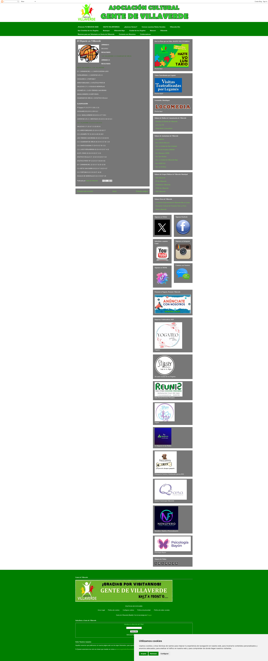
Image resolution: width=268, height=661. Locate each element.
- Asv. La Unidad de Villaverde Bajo (166, 160)
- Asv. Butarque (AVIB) (162, 153)
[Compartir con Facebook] (109, 181)
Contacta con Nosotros (127, 34)
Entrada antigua (142, 191)
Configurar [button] (165, 654)
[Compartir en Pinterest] (111, 181)
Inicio (115, 191)
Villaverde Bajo (119, 30)
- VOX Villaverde (160, 191)
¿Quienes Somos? (130, 27)
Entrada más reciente (85, 191)
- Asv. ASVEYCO (160, 163)
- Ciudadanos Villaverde (162, 184)
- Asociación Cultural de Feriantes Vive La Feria (170, 206)
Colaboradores (145, 34)
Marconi (153, 30)
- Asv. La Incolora (160, 167)
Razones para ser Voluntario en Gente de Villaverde (96, 34)
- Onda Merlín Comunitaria (163, 128)
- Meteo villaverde (160, 209)
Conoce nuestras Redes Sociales (153, 27)
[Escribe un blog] (105, 181)
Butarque (106, 30)
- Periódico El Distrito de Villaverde (166, 121)
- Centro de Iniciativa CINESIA (165, 149)
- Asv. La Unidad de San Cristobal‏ (166, 146)
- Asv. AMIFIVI (159, 139)
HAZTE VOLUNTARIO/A (111, 27)
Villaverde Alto (175, 27)
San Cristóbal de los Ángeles (88, 30)
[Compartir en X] (107, 181)
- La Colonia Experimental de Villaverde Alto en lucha (172, 202)
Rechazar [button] (153, 654)
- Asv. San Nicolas (160, 156)
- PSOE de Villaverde (162, 188)
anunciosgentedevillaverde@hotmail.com (128, 649)
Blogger (149, 615)
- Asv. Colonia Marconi (162, 143)
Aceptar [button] (143, 654)
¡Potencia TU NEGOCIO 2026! (88, 27)
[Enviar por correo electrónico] (103, 181)
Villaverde (163, 30)
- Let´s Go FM (159, 125)
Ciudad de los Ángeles (137, 30)
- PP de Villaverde (160, 181)
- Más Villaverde (160, 178)
